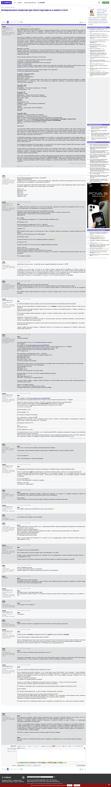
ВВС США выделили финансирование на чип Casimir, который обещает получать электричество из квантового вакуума (99, 165)
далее (21, 22)
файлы (19, 748)
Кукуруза (55, 79)
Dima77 (40, 166)
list (60, 746)
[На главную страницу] (6, 2)
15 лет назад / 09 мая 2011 (24, 576)
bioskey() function (93, 243)
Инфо (79, 26)
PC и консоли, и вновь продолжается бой (98, 40)
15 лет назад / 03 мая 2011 (23, 26)
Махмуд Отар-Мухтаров (24, 166)
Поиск (47, 780)
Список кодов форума (12, 748)
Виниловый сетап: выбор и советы (97, 29)
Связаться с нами (31, 780)
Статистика (54, 780)
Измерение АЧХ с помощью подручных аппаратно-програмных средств (98, 54)
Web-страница (5, 183)
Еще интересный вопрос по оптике (97, 33)
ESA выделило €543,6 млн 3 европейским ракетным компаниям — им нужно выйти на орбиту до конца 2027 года (99, 180)
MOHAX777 (32, 166)
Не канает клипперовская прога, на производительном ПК (97, 238)
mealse (49, 166)
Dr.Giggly (37, 166)
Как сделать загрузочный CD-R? (96, 248)
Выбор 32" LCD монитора (95, 48)
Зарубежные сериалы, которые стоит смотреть (100, 31)
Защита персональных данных (53, 781)
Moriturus (46, 166)
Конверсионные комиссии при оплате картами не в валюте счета (34, 10)
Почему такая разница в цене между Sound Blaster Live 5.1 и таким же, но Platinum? (99, 233)
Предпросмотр (36, 765)
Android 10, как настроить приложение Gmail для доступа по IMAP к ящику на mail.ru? (99, 127)
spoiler (43, 746)
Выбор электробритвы (94, 55)
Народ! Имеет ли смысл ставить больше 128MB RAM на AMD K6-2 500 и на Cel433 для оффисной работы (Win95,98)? (99, 245)
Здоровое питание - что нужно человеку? (99, 65)
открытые (20, 66)
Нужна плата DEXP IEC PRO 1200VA (98, 137)
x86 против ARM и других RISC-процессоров (99, 57)
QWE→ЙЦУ (78, 746)
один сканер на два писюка (95, 250)
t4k (43, 166)
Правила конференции (40, 780)
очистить (23, 748)
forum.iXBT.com (55, 783)
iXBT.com (29, 783)
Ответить (83, 26)
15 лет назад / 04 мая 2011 (24, 334)
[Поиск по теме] (82, 22)
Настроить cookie (41, 781)
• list (57, 746)
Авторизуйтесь (21, 765)
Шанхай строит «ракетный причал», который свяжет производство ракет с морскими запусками (99, 176)
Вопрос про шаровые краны (96, 63)
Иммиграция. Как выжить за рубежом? (98, 35)
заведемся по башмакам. (95, 236)
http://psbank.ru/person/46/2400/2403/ (39, 345)
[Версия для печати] (80, 22)
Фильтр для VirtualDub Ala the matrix (99, 138)
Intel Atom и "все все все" (95, 71)
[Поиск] (99, 2)
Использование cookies (32, 781)
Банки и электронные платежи (8, 7)
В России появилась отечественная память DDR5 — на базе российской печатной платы (99, 145)
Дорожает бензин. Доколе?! (95, 44)
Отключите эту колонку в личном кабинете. (97, 258)
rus (75, 746)
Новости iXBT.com (92, 142)
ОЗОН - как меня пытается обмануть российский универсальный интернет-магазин (100, 61)
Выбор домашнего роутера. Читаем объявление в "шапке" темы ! (97, 51)
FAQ (50, 780)
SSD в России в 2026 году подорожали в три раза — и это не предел (99, 173)
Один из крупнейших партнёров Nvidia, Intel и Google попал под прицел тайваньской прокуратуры (99, 148)
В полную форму (81, 765)
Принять (70, 785)
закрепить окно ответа (11, 751)
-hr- (73, 746)
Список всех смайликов (11, 749)
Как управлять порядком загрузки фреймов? (99, 240)
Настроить (76, 785)
